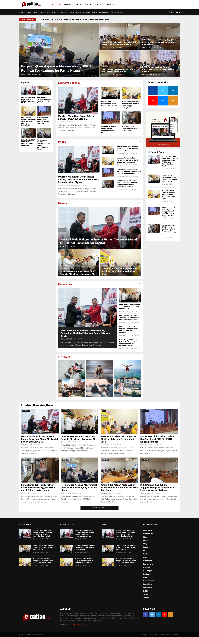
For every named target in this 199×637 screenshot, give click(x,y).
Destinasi (64, 357)
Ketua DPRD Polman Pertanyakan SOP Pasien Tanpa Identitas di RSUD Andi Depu (119, 488)
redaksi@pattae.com (76, 625)
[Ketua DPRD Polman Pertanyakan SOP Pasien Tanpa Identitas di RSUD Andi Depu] (119, 470)
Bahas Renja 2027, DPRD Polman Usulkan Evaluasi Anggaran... (131, 129)
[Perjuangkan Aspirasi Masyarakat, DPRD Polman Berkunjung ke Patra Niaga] (44, 133)
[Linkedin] (158, 614)
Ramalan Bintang (116, 12)
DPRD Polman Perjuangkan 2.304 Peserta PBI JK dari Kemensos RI (117, 43)
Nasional (68, 5)
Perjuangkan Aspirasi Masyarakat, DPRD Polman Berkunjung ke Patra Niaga (79, 488)
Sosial (145, 594)
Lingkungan (147, 571)
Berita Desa (22, 12)
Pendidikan (86, 12)
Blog (35, 12)
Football (54, 12)
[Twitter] (152, 614)
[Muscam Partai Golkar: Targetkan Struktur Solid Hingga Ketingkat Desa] (131, 93)
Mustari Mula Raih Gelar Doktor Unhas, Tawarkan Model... (76, 117)
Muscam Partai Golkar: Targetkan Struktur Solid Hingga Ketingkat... (131, 105)
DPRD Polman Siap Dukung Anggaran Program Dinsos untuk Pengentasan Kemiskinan (157, 488)
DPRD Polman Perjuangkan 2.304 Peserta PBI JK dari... (109, 104)
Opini (145, 577)
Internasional (148, 564)
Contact (175, 635)
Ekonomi (98, 5)
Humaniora (62, 12)
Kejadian (71, 12)
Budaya (41, 12)
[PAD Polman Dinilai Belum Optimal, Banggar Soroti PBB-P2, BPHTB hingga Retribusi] (110, 117)
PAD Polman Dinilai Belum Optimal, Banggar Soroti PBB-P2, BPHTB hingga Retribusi (80, 19)
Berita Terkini (54, 5)
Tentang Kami (152, 635)
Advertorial (110, 5)
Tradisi (48, 12)
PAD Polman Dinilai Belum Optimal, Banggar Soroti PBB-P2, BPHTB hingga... (117, 69)
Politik (88, 5)
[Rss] (170, 614)
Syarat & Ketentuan (165, 635)
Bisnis (30, 12)
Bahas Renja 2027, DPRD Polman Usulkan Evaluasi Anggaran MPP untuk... (157, 69)
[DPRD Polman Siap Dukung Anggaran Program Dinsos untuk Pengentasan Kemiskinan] (159, 470)
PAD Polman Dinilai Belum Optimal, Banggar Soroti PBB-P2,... (109, 130)
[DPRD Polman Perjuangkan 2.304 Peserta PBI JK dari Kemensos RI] (110, 93)
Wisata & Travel (104, 12)
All (135, 141)
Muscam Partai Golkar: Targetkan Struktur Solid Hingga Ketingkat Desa (159, 43)
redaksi (62, 185)
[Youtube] (164, 614)
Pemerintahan (148, 581)
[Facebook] (145, 614)
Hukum (78, 5)
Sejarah (94, 12)
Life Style (78, 12)
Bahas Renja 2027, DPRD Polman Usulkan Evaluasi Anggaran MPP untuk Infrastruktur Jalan (127, 184)
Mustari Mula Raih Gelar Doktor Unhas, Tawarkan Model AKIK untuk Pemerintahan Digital (57, 66)
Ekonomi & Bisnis (69, 82)
